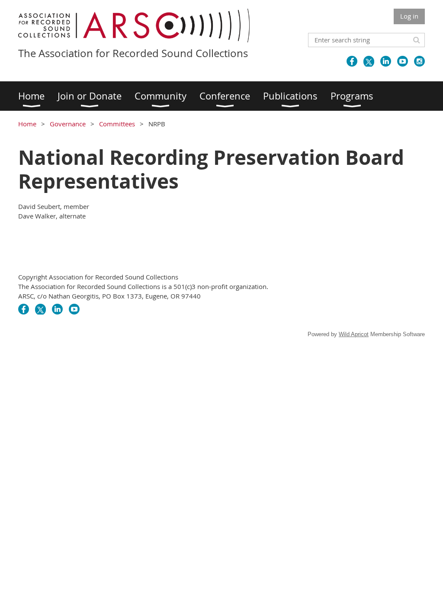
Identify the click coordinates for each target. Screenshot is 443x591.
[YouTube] (402, 61)
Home (27, 123)
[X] (368, 61)
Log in (409, 16)
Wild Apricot (354, 334)
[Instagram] (419, 61)
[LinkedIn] (385, 61)
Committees (117, 123)
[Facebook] (352, 61)
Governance (68, 123)
